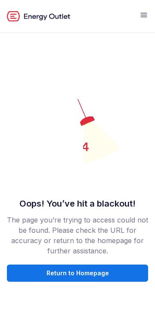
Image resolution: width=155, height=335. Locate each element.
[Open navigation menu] (144, 16)
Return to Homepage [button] (77, 273)
